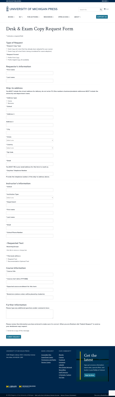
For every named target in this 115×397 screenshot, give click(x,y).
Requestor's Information (18, 66)
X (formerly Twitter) (65, 375)
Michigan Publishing (13, 1)
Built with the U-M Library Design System (47, 395)
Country (9, 145)
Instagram (62, 362)
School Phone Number (14, 232)
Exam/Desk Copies (47, 357)
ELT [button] (20, 17)
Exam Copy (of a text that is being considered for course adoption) (30, 51)
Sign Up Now (89, 375)
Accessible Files (46, 355)
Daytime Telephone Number (16, 170)
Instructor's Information (18, 183)
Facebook (62, 360)
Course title (10, 271)
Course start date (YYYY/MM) (17, 279)
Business (11, 103)
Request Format (12, 54)
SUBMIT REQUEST (13, 337)
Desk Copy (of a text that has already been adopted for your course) (30, 49)
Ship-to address (14, 88)
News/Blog (62, 370)
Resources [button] (48, 17)
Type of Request (14, 43)
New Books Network (65, 367)
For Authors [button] (32, 17)
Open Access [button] (63, 17)
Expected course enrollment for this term (21, 286)
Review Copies (46, 362)
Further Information (16, 305)
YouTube (61, 377)
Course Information (16, 268)
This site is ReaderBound (101, 395)
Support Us (102, 17)
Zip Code (9, 152)
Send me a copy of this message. (18, 331)
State (9, 137)
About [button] (77, 17)
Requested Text (14, 243)
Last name (10, 77)
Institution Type (12, 194)
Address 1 (10, 114)
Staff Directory (63, 372)
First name (10, 70)
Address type (11, 98)
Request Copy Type (13, 46)
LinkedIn (61, 365)
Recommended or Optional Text (18, 261)
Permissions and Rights (48, 360)
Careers (61, 357)
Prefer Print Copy (13, 57)
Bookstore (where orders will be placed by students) (25, 294)
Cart (106, 9)
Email (11, 160)
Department (11, 202)
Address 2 (9, 122)
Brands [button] (105, 1)
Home (10, 101)
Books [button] (11, 17)
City (9, 129)
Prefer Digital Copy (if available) (18, 60)
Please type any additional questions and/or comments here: (27, 308)
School (9, 106)
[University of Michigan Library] (12, 386)
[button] (12, 246)
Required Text (12, 259)
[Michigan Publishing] (28, 386)
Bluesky (61, 355)
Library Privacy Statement (68, 395)
